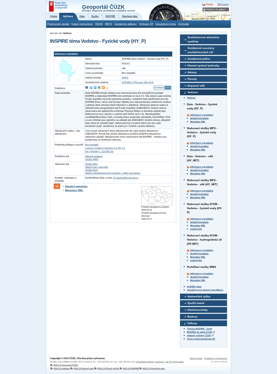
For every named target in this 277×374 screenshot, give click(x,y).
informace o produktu (201, 115)
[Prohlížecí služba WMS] (90, 88)
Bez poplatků (92, 144)
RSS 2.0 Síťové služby (108, 368)
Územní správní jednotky (203, 65)
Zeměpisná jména (198, 58)
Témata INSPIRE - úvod (199, 329)
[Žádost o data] (107, 88)
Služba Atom (91, 170)
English (225, 4)
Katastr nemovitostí (82, 24)
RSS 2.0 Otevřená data (154, 368)
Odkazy (192, 323)
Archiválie (183, 24)
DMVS (108, 24)
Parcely (192, 78)
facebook (159, 362)
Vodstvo (192, 92)
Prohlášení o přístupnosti (215, 358)
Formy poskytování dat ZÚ (201, 339)
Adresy (192, 72)
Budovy (192, 316)
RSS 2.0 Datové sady (84, 368)
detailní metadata (199, 118)
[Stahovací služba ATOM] (103, 88)
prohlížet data (194, 286)
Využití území (195, 303)
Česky (209, 4)
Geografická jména (165, 24)
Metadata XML (197, 121)
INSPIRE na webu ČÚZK (200, 332)
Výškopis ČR (146, 24)
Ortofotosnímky (197, 309)
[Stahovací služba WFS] (94, 88)
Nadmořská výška (198, 296)
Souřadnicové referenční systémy (203, 39)
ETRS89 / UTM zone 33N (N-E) (138, 82)
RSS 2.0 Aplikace (62, 368)
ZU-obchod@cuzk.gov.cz (125, 178)
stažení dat (196, 229)
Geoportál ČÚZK (108, 8)
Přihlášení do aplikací (216, 9)
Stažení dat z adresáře (96, 167)
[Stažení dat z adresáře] (99, 88)
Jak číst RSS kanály (174, 362)
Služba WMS (91, 159)
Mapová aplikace (94, 156)
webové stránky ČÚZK (199, 335)
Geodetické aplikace (125, 24)
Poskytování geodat (58, 24)
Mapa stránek (196, 358)
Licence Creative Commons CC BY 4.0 (105, 148)
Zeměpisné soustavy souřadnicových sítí (200, 50)
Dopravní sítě (196, 85)
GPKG (125, 77)
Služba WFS (91, 164)
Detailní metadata (76, 186)
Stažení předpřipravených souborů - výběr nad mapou (112, 173)
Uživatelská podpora (144, 362)
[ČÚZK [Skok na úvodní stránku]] (58, 6)
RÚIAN (99, 24)
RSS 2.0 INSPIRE (131, 368)
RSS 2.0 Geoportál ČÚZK (66, 365)
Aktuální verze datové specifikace (205, 290)
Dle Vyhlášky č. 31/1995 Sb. (99, 151)
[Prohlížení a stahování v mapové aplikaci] (86, 88)
